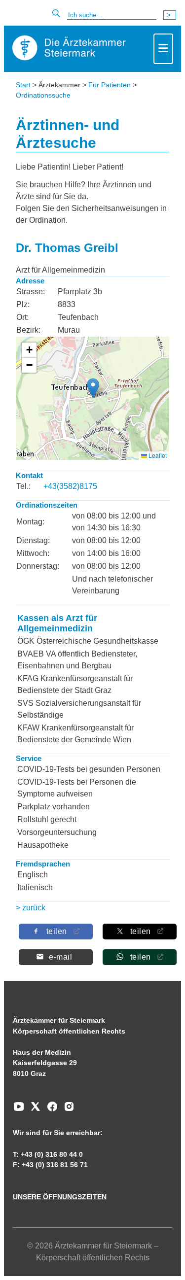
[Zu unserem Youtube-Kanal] (19, 1110)
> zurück (30, 907)
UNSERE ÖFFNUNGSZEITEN (60, 1197)
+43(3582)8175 (70, 486)
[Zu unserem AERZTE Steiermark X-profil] (33, 1110)
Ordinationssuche (43, 95)
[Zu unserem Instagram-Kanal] (66, 1110)
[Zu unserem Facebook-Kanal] (49, 1110)
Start (23, 85)
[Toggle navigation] (163, 49)
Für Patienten (109, 85)
